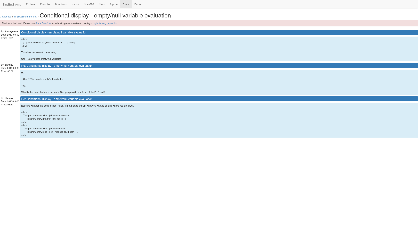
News (102, 4)
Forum (127, 4)
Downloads (61, 4)
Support (114, 4)
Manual (75, 4)
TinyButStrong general (25, 16)
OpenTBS (89, 4)
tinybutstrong (99, 23)
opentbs (112, 23)
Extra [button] (137, 4)
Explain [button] (30, 4)
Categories (5, 16)
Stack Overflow (43, 23)
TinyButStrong (12, 4)
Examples (45, 4)
